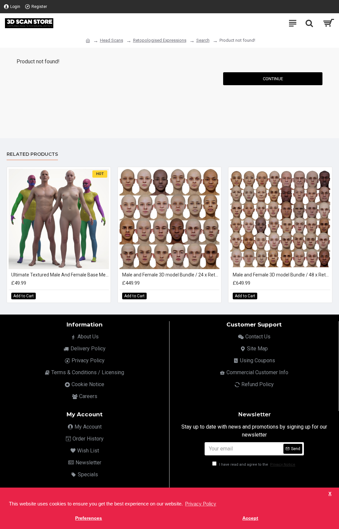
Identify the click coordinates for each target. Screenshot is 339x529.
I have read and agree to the (256, 464)
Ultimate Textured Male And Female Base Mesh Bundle (60, 274)
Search (203, 40)
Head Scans (111, 40)
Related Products (32, 154)
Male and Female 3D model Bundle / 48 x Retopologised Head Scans (281, 274)
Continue (273, 78)
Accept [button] (250, 518)
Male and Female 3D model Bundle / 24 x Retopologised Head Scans (171, 274)
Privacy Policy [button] (200, 503)
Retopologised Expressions (159, 40)
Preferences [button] (88, 518)
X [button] (329, 493)
